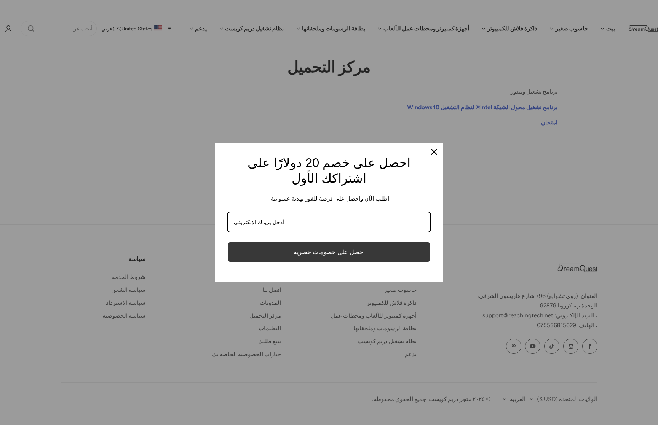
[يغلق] (434, 152)
